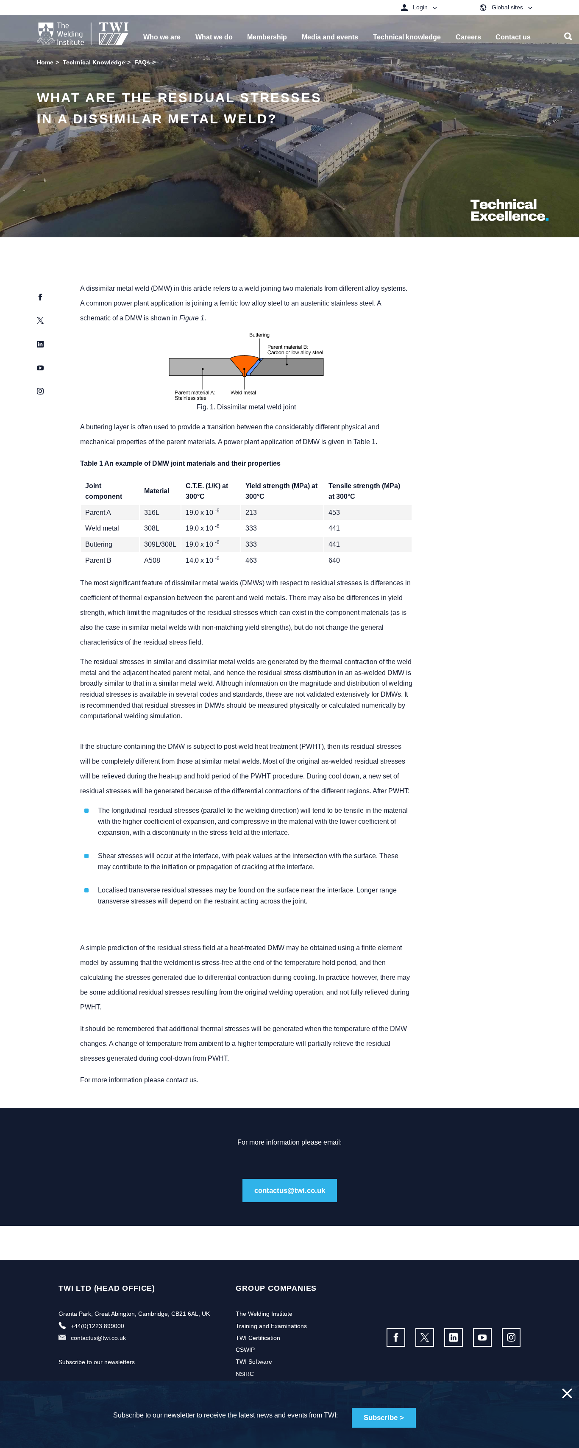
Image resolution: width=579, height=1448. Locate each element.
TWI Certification (258, 1337)
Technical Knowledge (94, 62)
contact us (181, 1080)
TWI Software (254, 1361)
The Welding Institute (264, 1313)
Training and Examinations (271, 1326)
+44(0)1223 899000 (97, 1326)
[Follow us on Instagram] (511, 1337)
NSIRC (245, 1373)
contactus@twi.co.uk (289, 1191)
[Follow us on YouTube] (482, 1337)
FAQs (142, 62)
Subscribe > (384, 1418)
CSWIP (245, 1349)
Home (45, 62)
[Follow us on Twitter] (424, 1337)
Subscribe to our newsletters (96, 1362)
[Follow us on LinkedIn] (453, 1337)
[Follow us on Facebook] (396, 1337)
